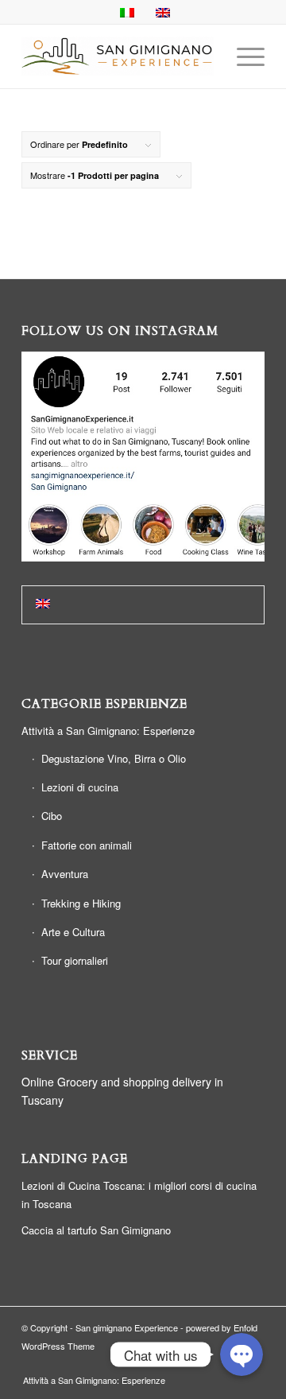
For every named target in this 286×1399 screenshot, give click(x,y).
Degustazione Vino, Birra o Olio (113, 758)
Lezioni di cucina (79, 787)
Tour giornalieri (74, 960)
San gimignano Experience (126, 1327)
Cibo (51, 815)
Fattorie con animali (86, 845)
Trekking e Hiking (81, 903)
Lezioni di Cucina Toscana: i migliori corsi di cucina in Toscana (139, 1194)
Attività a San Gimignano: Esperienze (108, 730)
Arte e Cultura (73, 931)
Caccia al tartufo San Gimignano (96, 1230)
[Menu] (243, 56)
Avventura (64, 873)
